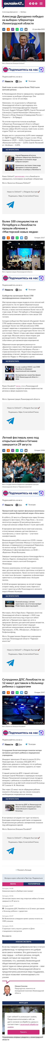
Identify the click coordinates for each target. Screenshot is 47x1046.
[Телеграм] (26, 83)
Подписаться (37, 878)
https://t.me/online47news (28, 196)
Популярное (34, 884)
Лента (13, 884)
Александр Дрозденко (10, 12)
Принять (23, 1032)
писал (18, 386)
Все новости (6, 936)
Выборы (23, 12)
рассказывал (20, 176)
